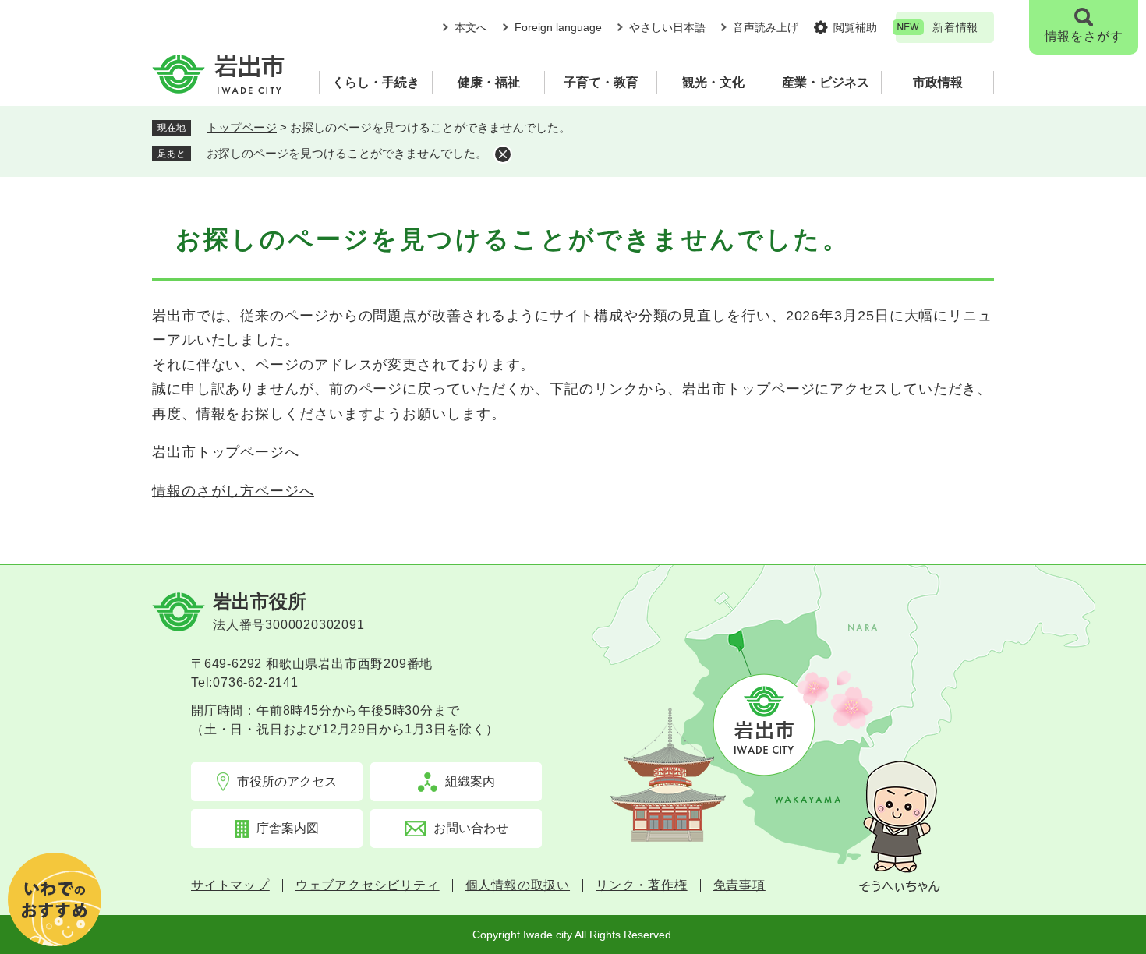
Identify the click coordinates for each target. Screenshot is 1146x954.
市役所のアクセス (287, 781)
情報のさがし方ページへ (233, 491)
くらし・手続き (375, 82)
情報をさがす (1084, 36)
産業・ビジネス (825, 82)
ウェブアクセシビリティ (367, 885)
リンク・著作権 (642, 885)
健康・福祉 (489, 82)
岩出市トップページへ (225, 452)
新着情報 (955, 27)
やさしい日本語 (667, 27)
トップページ (242, 127)
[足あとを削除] (502, 154)
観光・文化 (713, 82)
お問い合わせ (470, 828)
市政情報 (938, 82)
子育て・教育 (601, 82)
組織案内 (470, 781)
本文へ (471, 27)
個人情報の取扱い (517, 885)
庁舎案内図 (287, 828)
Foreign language (558, 27)
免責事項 (739, 885)
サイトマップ (230, 885)
